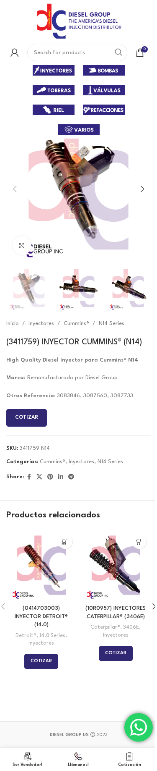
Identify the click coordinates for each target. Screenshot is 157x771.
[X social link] (39, 477)
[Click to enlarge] (22, 245)
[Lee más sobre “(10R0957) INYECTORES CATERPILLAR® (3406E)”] (139, 541)
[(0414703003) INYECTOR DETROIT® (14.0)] (41, 565)
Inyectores (41, 323)
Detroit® (25, 635)
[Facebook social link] (29, 477)
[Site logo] (78, 21)
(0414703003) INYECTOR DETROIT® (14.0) (41, 616)
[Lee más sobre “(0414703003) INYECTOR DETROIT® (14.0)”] (65, 541)
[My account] (14, 52)
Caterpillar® (105, 627)
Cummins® (76, 323)
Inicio (12, 323)
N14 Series (111, 323)
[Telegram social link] (71, 477)
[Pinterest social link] (50, 477)
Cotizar (26, 417)
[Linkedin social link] (61, 477)
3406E (131, 627)
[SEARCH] (118, 52)
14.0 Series (52, 635)
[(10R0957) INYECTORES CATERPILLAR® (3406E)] (116, 565)
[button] (14, 189)
